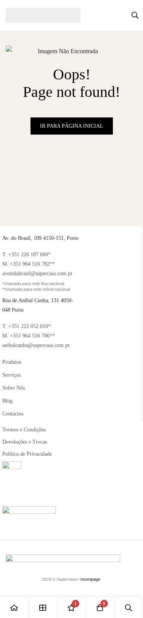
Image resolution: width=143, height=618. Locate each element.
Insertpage (90, 579)
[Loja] (43, 607)
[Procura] (135, 15)
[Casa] (14, 607)
